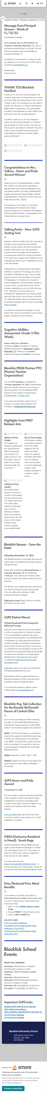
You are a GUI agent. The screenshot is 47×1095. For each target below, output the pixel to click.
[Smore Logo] (10, 3)
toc (3, 18)
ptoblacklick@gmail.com (25, 407)
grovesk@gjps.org (20, 65)
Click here (8, 668)
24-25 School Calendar (14, 1015)
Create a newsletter (13, 1088)
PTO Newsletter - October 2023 (16, 396)
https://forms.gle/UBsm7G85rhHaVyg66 (20, 864)
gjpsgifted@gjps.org (25, 690)
